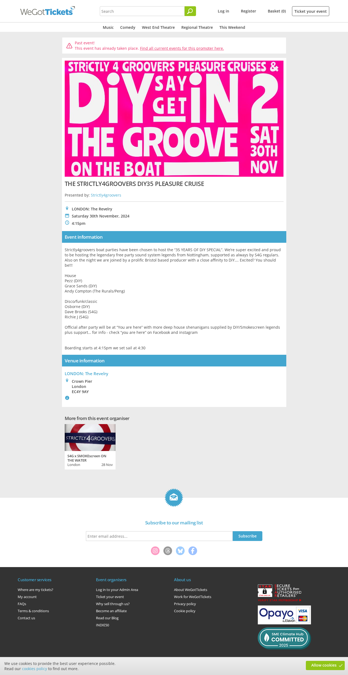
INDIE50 (102, 625)
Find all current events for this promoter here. (182, 48)
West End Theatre (158, 27)
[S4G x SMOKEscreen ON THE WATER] (90, 437)
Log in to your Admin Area (117, 589)
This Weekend (232, 27)
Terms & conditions (33, 610)
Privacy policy (185, 603)
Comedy (127, 27)
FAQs (22, 603)
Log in (223, 11)
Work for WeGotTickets (192, 596)
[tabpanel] (90, 446)
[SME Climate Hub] (284, 648)
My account (27, 596)
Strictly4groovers (106, 195)
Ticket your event (310, 11)
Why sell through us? (113, 603)
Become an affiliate (111, 610)
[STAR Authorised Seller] (279, 601)
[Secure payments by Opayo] (284, 623)
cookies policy (34, 668)
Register (248, 11)
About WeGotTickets (190, 589)
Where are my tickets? (35, 589)
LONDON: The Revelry (86, 373)
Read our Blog (107, 617)
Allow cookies (324, 665)
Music (108, 27)
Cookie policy (184, 610)
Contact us (26, 617)
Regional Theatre (197, 27)
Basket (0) (277, 11)
